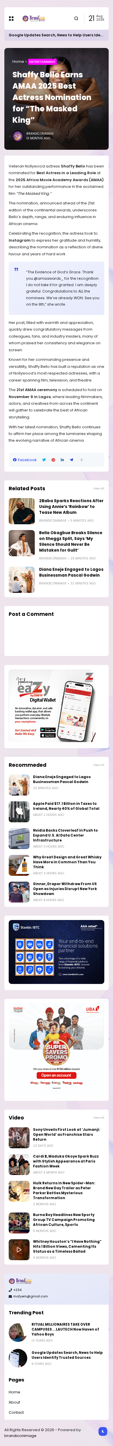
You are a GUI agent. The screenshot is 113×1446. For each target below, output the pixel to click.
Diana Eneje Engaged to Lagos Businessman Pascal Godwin (71, 572)
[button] (81, 460)
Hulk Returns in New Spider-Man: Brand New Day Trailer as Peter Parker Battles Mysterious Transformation (64, 1190)
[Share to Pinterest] (53, 460)
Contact (16, 1412)
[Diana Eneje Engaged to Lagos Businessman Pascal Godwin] (22, 580)
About (14, 1402)
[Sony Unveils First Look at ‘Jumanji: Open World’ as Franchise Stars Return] (19, 1137)
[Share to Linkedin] (62, 460)
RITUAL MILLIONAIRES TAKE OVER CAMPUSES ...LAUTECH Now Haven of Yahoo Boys (65, 1329)
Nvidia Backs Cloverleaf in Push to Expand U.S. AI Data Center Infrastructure (65, 835)
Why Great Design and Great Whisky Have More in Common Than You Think (67, 862)
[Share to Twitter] (44, 460)
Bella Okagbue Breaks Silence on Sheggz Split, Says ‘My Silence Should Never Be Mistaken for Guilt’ (70, 541)
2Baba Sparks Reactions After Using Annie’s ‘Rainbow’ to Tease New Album (71, 506)
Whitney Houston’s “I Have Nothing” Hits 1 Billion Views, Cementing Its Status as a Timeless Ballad (67, 1246)
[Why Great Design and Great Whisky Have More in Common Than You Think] (19, 865)
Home (18, 61)
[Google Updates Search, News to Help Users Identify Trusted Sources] (18, 1358)
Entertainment (42, 61)
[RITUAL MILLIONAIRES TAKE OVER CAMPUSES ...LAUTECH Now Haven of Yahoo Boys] (18, 1332)
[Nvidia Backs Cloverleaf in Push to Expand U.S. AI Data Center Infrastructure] (19, 838)
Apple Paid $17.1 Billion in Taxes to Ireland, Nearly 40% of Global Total (66, 806)
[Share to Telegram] (71, 460)
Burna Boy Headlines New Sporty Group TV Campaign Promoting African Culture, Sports (64, 1220)
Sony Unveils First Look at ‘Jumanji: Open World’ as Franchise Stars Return (66, 1134)
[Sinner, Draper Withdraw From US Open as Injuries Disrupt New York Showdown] (19, 892)
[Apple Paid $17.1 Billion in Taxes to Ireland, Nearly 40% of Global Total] (19, 811)
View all (98, 488)
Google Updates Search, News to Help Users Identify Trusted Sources (67, 1355)
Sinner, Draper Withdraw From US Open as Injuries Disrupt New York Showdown (65, 889)
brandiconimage (20, 1435)
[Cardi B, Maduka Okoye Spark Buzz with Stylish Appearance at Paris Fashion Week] (19, 1164)
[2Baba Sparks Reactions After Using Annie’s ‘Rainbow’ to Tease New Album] (22, 511)
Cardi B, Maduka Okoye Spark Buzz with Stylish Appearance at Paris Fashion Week (66, 1161)
